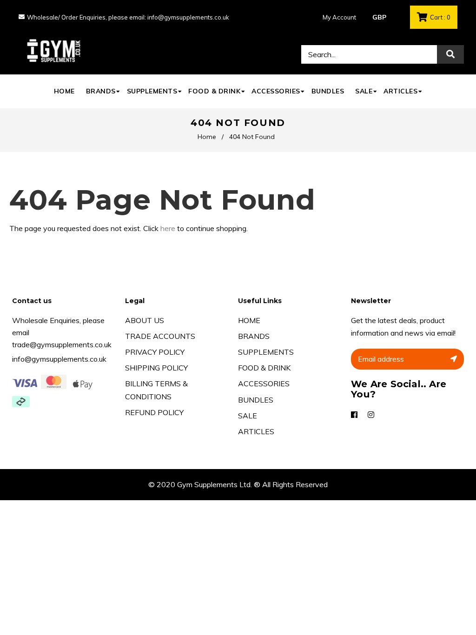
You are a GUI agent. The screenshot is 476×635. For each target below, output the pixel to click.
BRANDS (254, 336)
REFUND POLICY (154, 412)
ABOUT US (144, 320)
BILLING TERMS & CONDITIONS (156, 390)
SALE (247, 415)
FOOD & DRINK (264, 367)
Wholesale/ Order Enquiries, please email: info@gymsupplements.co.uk (128, 17)
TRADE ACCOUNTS (160, 336)
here (167, 228)
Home (207, 136)
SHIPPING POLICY (156, 367)
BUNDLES (255, 399)
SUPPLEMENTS (266, 352)
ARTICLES (256, 431)
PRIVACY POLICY (155, 352)
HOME (249, 320)
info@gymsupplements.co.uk (59, 359)
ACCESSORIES (264, 383)
